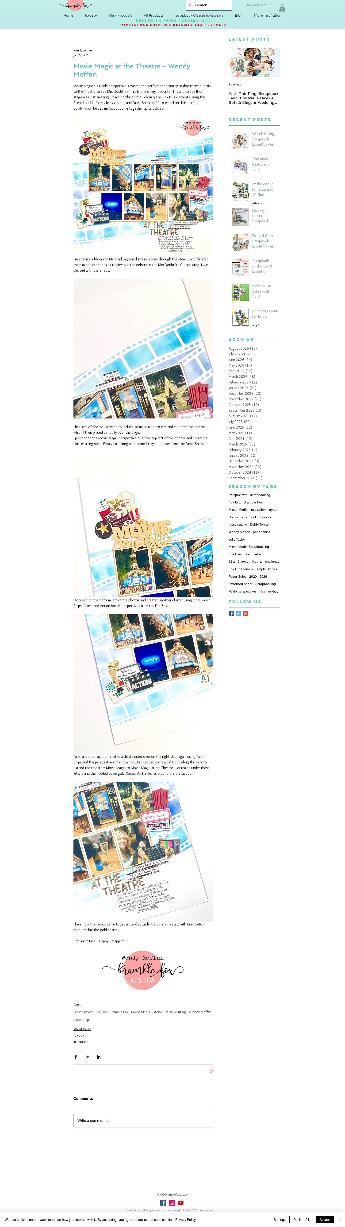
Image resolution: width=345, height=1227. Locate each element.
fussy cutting (176, 1012)
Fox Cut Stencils (241, 569)
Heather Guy (268, 591)
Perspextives (83, 1012)
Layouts (265, 517)
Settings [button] (280, 1219)
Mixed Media (140, 1012)
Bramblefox (253, 554)
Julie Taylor (237, 539)
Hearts (257, 561)
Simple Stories (266, 569)
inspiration (258, 509)
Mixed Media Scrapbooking (249, 547)
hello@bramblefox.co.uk (172, 1194)
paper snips (82, 1019)
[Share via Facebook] (75, 1057)
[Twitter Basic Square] (238, 613)
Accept (325, 1219)
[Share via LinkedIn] (98, 1057)
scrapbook (249, 517)
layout (272, 509)
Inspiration (80, 1042)
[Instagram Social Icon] (172, 1203)
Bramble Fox (119, 1012)
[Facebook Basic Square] (231, 613)
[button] (282, 8)
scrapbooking (260, 495)
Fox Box (101, 1012)
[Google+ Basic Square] (245, 613)
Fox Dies (235, 554)
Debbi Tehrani (260, 524)
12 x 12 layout (239, 561)
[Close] (339, 1219)
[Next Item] (273, 62)
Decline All (301, 1219)
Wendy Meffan (200, 1012)
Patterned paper (241, 584)
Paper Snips (237, 576)
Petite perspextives (243, 591)
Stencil (158, 1012)
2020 (253, 576)
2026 (263, 576)
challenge (272, 561)
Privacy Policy (185, 1219)
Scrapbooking (265, 584)
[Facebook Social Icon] (163, 1203)
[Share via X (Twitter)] (87, 1057)
